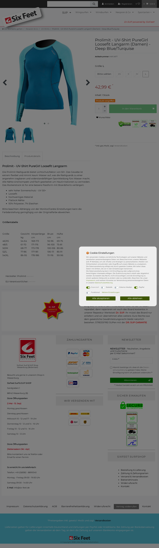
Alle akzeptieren (100, 298)
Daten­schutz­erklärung (104, 283)
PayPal (141, 287)
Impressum (90, 280)
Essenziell (95, 287)
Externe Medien (125, 287)
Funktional (95, 292)
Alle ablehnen (135, 298)
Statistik (109, 287)
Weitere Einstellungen (111, 292)
